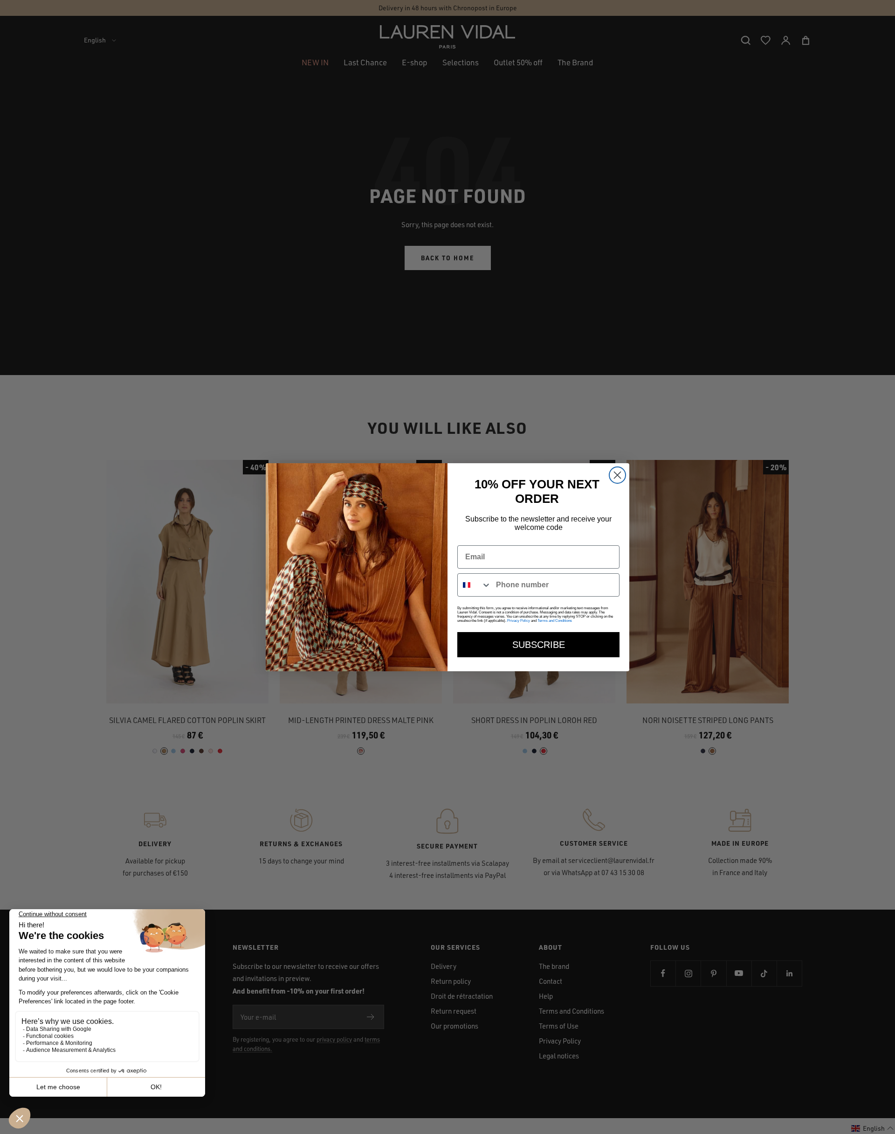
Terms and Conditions (554, 621)
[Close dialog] (617, 475)
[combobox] (474, 585)
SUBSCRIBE (538, 645)
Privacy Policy (518, 621)
